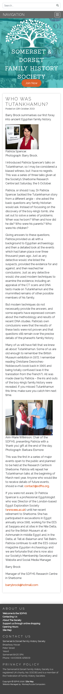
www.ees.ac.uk (15, 509)
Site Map (7, 630)
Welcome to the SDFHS (15, 613)
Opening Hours (10, 626)
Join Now (31, 83)
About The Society (12, 620)
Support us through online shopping (21, 623)
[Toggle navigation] (57, 14)
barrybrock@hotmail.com (21, 585)
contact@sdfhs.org (36, 486)
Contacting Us (10, 616)
